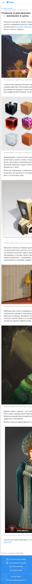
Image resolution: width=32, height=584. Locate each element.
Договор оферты (16, 576)
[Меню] (3, 2)
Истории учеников (7, 8)
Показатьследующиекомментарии (12, 553)
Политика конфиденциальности (16, 580)
